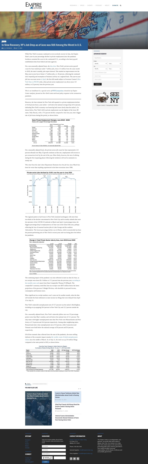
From (95, 61)
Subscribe (27, 460)
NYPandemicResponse (40, 384)
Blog (4, 41)
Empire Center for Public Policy (78, 440)
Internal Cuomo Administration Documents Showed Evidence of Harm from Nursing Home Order (67, 418)
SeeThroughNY (29, 462)
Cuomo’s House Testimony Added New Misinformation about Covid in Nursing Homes (37, 396)
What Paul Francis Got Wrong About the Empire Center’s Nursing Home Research (67, 406)
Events (89, 5)
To (94, 66)
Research (73, 5)
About (107, 5)
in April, (43, 79)
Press (82, 5)
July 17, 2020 (18, 48)
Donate (115, 5)
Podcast (99, 5)
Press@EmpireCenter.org (85, 453)
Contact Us (28, 458)
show (54, 66)
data (51, 66)
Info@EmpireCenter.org (86, 450)
